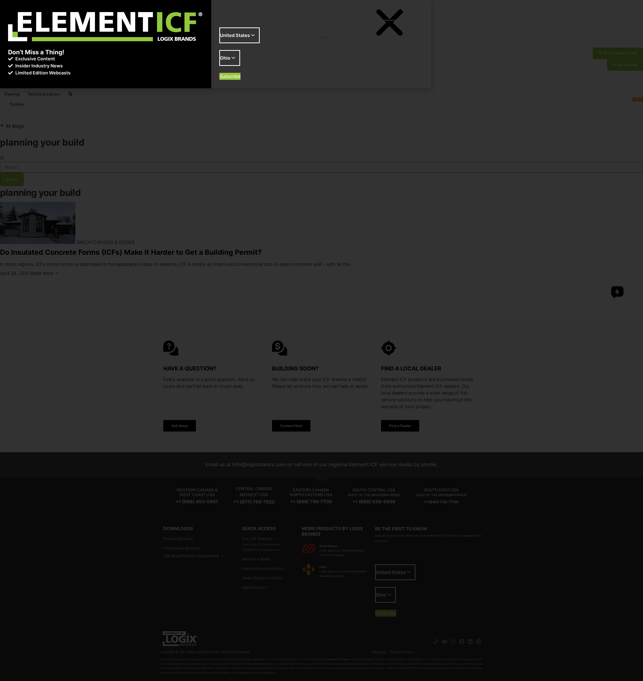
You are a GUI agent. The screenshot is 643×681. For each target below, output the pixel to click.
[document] (321, 340)
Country (228, 47)
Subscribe (230, 76)
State (225, 69)
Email (225, 24)
